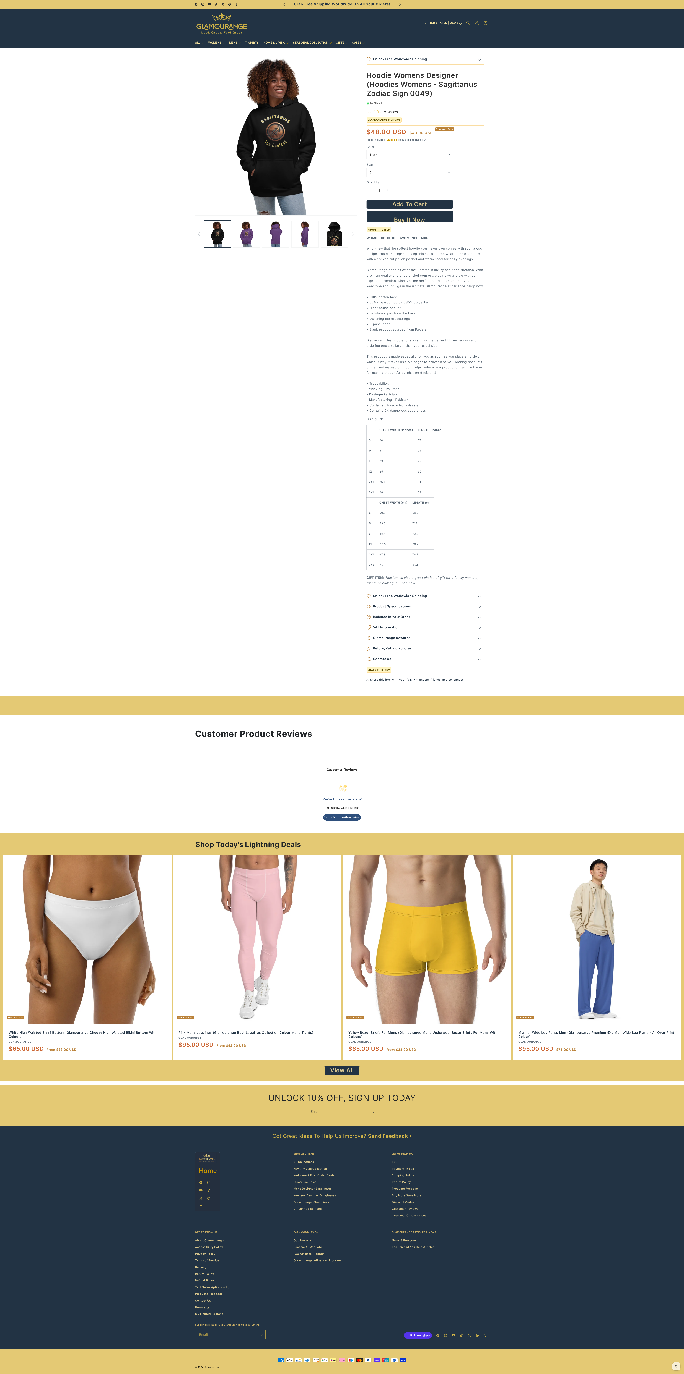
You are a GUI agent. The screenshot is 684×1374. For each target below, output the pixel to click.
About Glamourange (209, 1240)
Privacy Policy (205, 1253)
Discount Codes (403, 1202)
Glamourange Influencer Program (317, 1260)
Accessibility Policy (209, 1247)
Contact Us (203, 1300)
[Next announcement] (400, 4)
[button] (199, 43)
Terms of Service (207, 1260)
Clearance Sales (305, 1182)
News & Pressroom (405, 1240)
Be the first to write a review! (342, 817)
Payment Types (403, 1168)
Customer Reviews (405, 1208)
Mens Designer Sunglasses (313, 1188)
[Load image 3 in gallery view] (275, 234)
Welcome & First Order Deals (314, 1175)
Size (370, 164)
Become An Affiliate (308, 1247)
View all (342, 1070)
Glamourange (212, 1367)
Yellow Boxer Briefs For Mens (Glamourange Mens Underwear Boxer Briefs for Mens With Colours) (423, 1035)
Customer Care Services (409, 1215)
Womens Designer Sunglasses (315, 1195)
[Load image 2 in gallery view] (246, 234)
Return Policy (401, 1182)
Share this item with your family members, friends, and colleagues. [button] (417, 679)
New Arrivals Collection (310, 1168)
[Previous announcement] (284, 4)
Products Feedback (405, 1188)
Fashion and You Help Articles (413, 1247)
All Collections (304, 1162)
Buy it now (409, 219)
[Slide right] (353, 234)
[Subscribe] (373, 1111)
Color (370, 147)
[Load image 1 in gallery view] (217, 234)
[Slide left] (199, 234)
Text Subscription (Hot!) (212, 1287)
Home (208, 1170)
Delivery (201, 1267)
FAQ (395, 1162)
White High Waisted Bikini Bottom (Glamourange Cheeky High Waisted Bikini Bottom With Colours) (83, 1035)
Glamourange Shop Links (311, 1202)
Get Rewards (303, 1240)
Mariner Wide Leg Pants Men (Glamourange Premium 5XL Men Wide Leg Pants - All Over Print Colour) (596, 1035)
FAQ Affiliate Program (309, 1253)
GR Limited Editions (308, 1208)
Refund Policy (205, 1280)
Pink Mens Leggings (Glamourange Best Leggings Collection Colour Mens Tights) (246, 1032)
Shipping (392, 139)
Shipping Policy (403, 1175)
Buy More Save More (406, 1195)
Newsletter (203, 1307)
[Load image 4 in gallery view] (305, 234)
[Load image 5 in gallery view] (334, 234)
